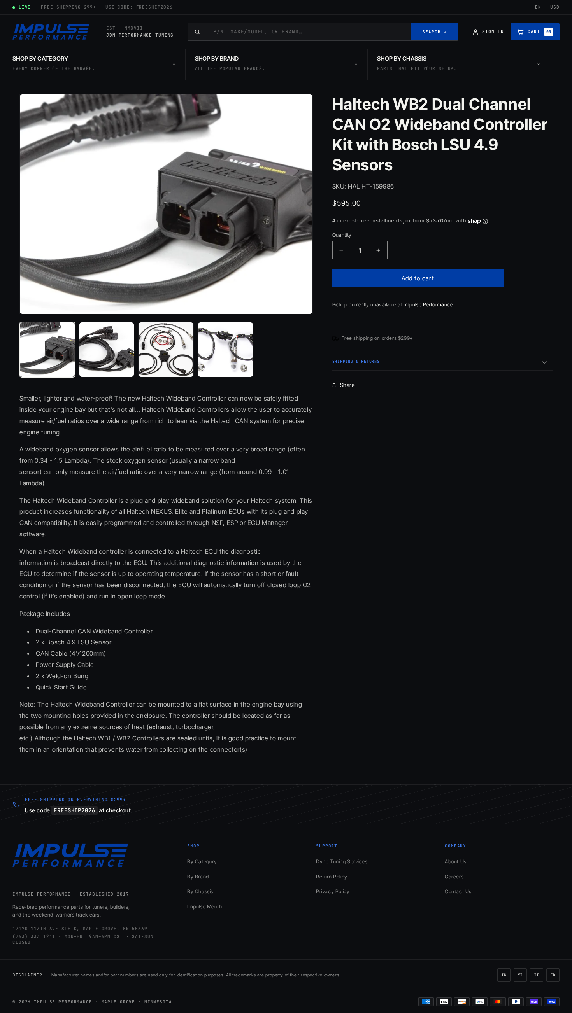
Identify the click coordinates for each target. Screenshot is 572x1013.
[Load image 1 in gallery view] (47, 350)
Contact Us (458, 891)
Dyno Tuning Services (342, 861)
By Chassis (200, 891)
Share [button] (347, 384)
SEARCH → (434, 32)
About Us (456, 861)
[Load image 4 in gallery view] (225, 350)
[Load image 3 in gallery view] (166, 350)
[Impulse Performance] (51, 32)
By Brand (198, 876)
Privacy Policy (332, 891)
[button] (442, 361)
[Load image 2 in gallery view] (107, 350)
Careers (454, 876)
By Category (202, 861)
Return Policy (331, 876)
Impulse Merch (204, 906)
